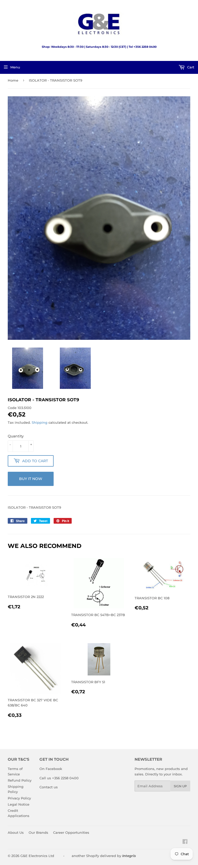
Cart (190, 67)
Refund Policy (19, 780)
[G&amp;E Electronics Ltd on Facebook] (185, 842)
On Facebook (50, 769)
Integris (129, 856)
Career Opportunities (71, 832)
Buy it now (30, 478)
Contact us (48, 787)
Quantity (16, 436)
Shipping (39, 422)
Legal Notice (18, 804)
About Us (16, 832)
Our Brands (38, 832)
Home (13, 80)
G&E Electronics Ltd (37, 856)
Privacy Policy (19, 798)
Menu (15, 67)
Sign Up (180, 786)
